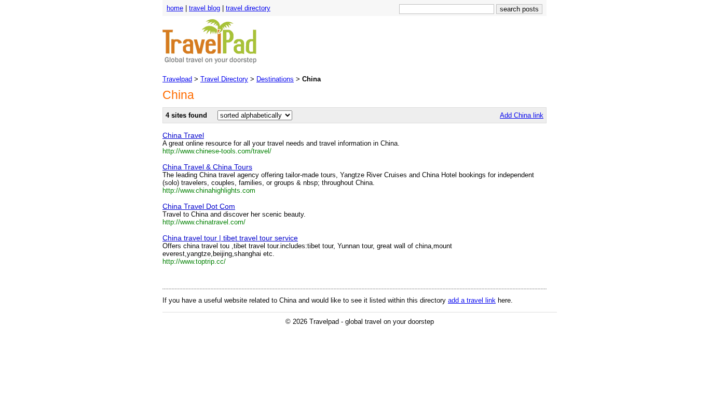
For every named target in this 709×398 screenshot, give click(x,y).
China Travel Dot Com (198, 206)
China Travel (183, 135)
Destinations (275, 79)
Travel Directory (224, 79)
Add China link (521, 115)
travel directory (248, 8)
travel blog (204, 8)
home (175, 8)
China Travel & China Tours (207, 167)
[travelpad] (209, 62)
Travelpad (177, 79)
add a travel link (472, 300)
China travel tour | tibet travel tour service (230, 238)
